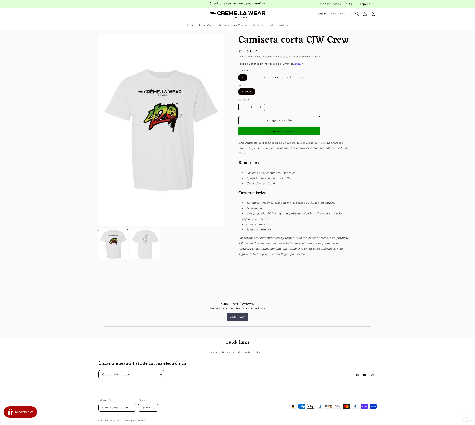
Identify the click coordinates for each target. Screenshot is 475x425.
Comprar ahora (279, 131)
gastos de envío (274, 57)
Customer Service (254, 352)
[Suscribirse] (161, 374)
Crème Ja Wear (115, 421)
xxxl (303, 77)
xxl (289, 77)
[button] (206, 25)
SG (276, 77)
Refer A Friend (231, 352)
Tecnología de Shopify (134, 421)
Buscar (214, 352)
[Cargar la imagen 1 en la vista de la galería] (113, 244)
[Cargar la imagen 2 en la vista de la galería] (145, 244)
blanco (246, 91)
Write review (237, 317)
